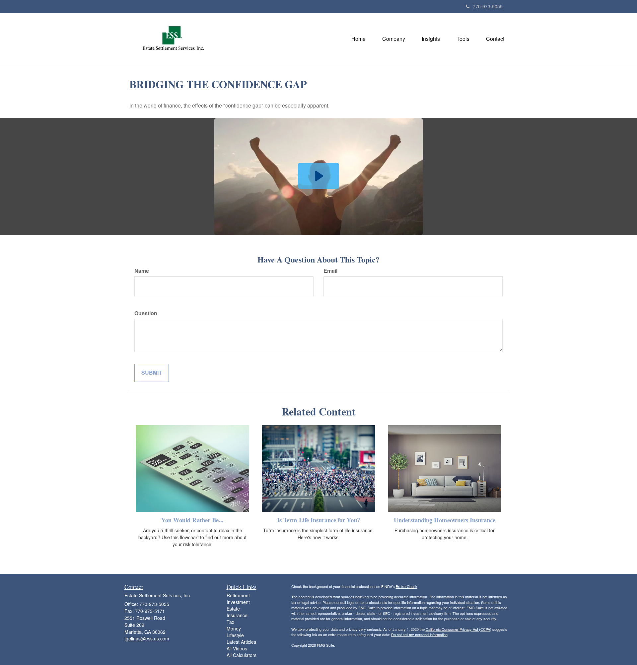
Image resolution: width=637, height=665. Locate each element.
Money (234, 628)
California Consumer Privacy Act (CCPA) (458, 629)
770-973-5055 (488, 6)
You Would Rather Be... (192, 519)
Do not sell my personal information (419, 634)
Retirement (238, 595)
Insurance (237, 615)
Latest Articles (241, 641)
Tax (230, 622)
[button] (393, 39)
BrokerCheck (406, 586)
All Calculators (241, 655)
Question (145, 313)
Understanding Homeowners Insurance (444, 519)
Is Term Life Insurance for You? (318, 519)
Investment (238, 602)
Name (141, 270)
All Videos (237, 648)
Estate (233, 608)
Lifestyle (235, 635)
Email (330, 270)
